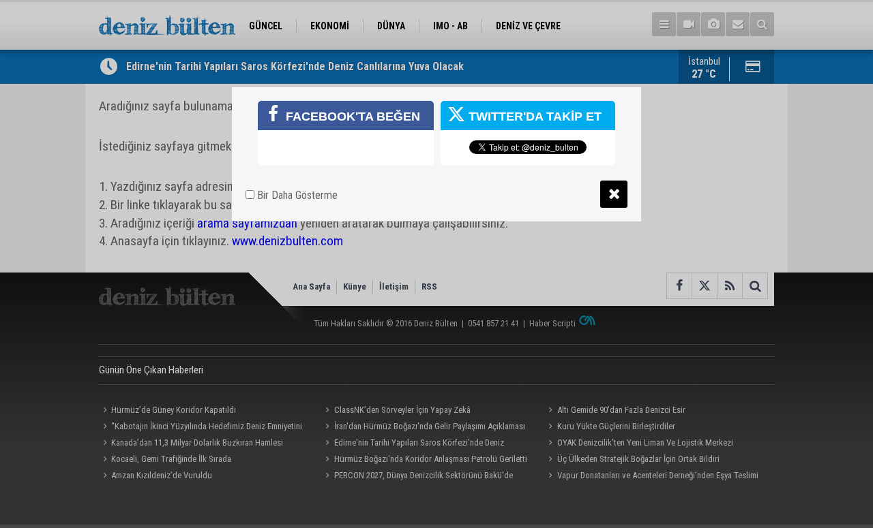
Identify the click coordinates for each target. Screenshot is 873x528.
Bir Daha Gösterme (296, 195)
